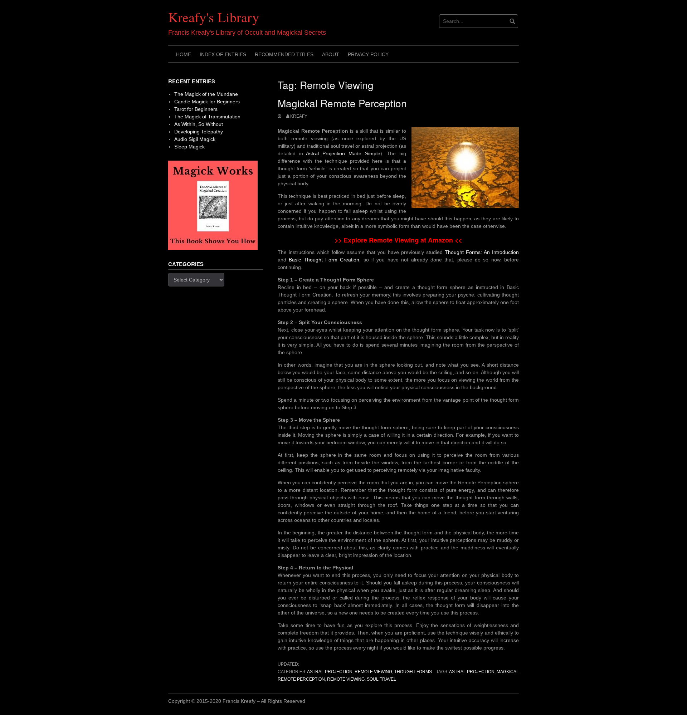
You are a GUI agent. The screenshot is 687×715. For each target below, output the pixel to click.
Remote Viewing (373, 671)
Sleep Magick (189, 147)
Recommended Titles (284, 54)
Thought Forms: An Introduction (482, 252)
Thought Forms (413, 671)
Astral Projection (329, 671)
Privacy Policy (368, 54)
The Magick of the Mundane (206, 94)
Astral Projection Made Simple (343, 153)
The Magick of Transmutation (207, 116)
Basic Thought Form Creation (324, 260)
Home (183, 54)
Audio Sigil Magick (194, 139)
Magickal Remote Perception (342, 103)
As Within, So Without (198, 124)
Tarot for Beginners (196, 109)
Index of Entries (223, 54)
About (330, 54)
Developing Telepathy (198, 131)
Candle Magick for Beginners (207, 101)
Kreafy (298, 116)
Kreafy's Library (213, 17)
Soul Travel (381, 679)
